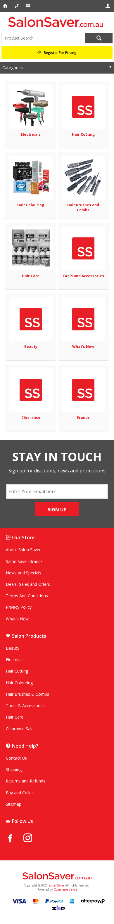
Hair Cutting (83, 134)
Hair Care (30, 275)
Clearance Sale (20, 728)
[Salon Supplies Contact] (17, 6)
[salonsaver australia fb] (14, 838)
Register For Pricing (60, 52)
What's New (83, 346)
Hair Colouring (30, 205)
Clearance (30, 417)
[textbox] (43, 38)
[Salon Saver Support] (28, 6)
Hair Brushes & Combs (27, 694)
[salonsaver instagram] (32, 839)
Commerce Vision (65, 889)
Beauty (30, 346)
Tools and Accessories (83, 275)
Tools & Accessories (25, 705)
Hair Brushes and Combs (83, 207)
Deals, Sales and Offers (28, 584)
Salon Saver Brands (24, 561)
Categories (12, 67)
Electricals (31, 134)
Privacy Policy (19, 607)
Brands (83, 417)
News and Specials (23, 573)
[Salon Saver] (57, 21)
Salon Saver (56, 885)
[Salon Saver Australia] (57, 876)
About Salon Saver (23, 549)
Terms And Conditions (27, 595)
